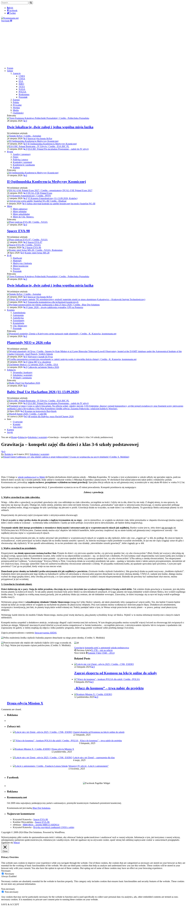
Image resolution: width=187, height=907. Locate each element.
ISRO (21, 84)
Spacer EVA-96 (33, 247)
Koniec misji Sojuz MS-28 (37, 253)
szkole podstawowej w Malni (31, 477)
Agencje (17, 73)
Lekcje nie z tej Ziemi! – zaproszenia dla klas (94, 757)
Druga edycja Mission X (25, 703)
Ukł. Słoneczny (20, 326)
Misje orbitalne (20, 211)
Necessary (9, 873)
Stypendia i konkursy (22, 372)
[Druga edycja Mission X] (93, 694)
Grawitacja (79, 647)
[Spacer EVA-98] (27, 222)
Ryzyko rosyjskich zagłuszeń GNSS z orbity (53, 827)
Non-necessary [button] (8, 889)
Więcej (16, 842)
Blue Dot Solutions (41, 808)
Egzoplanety (18, 320)
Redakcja (9, 454)
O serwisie (18, 422)
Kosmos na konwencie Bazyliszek (41, 411)
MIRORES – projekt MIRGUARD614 (41, 824)
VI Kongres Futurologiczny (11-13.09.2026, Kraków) (52, 198)
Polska (16, 102)
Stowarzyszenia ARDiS (46, 632)
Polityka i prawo (20, 159)
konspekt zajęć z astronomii (97, 647)
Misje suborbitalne (21, 214)
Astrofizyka (18, 318)
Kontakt (16, 424)
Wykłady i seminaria (22, 377)
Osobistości (18, 113)
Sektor (10, 70)
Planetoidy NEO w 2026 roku (29, 342)
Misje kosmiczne (20, 266)
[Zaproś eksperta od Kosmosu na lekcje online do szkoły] (104, 664)
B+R (9, 255)
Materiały (17, 260)
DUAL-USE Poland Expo (40, 193)
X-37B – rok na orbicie (102, 650)
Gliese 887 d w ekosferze (39, 362)
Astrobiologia (19, 312)
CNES (22, 76)
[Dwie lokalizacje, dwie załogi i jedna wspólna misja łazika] (48, 118)
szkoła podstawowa (120, 647)
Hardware (17, 258)
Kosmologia (18, 323)
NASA (22, 89)
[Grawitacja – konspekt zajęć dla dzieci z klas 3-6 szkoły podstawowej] (65, 457)
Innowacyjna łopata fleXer (40, 138)
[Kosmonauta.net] (10, 18)
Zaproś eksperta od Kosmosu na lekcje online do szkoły (115, 673)
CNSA (22, 78)
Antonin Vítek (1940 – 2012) (101, 653)
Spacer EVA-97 (35, 242)
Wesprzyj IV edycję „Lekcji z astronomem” (88, 766)
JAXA (22, 86)
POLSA (22, 92)
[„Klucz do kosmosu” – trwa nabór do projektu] (107, 679)
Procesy (16, 268)
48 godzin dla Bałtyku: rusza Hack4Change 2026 (51, 416)
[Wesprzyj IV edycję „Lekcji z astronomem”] (40, 766)
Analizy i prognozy (22, 154)
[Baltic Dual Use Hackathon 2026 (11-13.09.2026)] (23, 383)
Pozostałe (23, 97)
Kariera (16, 167)
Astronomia (18, 315)
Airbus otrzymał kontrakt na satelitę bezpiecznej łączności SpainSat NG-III (60, 203)
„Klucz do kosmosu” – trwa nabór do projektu (109, 688)
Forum (10, 68)
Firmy (15, 157)
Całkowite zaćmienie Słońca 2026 (43, 367)
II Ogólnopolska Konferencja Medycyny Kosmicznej (52, 144)
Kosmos (11, 310)
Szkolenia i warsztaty (22, 375)
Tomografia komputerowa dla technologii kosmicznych (53, 302)
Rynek (10, 151)
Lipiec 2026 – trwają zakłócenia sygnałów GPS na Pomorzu (55, 307)
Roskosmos (24, 94)
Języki (10, 432)
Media (16, 110)
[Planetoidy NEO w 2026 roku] (61, 333)
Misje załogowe (20, 209)
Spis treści (17, 427)
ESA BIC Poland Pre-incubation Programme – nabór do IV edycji (58, 149)
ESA (21, 81)
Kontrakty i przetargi (22, 162)
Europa (16, 99)
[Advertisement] (93, 44)
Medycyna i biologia (22, 263)
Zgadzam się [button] (7, 842)
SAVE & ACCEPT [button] (10, 904)
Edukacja (11, 370)
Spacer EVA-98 (18, 231)
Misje (9, 206)
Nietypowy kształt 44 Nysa (40, 356)
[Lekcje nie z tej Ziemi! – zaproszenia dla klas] (42, 757)
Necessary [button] (6, 871)
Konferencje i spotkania (24, 165)
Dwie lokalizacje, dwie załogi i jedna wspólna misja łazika (50, 127)
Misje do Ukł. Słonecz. (23, 217)
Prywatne (17, 105)
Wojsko (16, 107)
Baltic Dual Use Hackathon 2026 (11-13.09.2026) (43, 392)
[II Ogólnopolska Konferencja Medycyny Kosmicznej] (32, 172)
